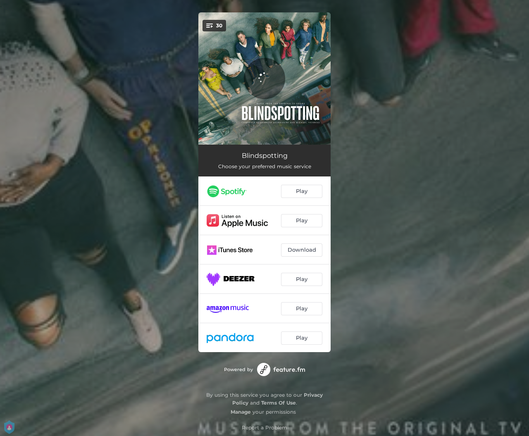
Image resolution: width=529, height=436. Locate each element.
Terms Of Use (278, 403)
